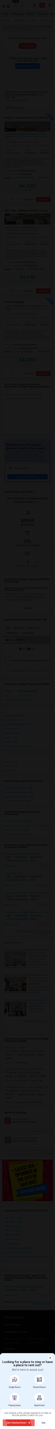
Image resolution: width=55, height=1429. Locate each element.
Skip (43, 1423)
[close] (50, 1357)
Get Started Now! (17, 1422)
